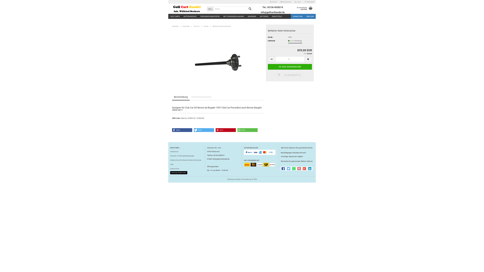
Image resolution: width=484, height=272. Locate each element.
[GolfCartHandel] (186, 9)
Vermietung (298, 16)
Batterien (264, 16)
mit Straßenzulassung (233, 16)
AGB (171, 164)
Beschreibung (181, 97)
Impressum (174, 151)
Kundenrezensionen (201, 97)
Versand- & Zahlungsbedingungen (182, 156)
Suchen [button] (274, 2)
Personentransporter (210, 16)
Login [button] (298, 2)
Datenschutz (174, 169)
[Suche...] (250, 9)
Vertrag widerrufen (178, 173)
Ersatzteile (277, 16)
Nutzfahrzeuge (190, 16)
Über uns (310, 16)
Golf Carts (175, 16)
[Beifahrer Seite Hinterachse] (218, 58)
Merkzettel (310, 2)
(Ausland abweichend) (295, 43)
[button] (286, 2)
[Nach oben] (477, 268)
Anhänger (252, 16)
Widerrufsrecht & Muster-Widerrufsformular (185, 160)
